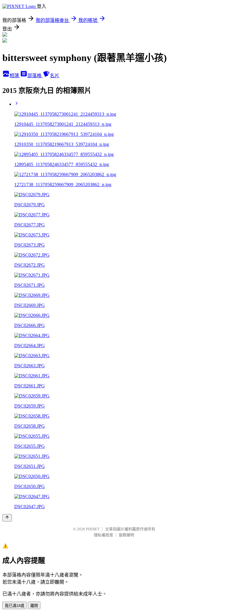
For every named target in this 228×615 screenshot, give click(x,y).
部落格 (35, 75)
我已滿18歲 (14, 605)
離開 (34, 605)
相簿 (15, 75)
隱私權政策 (103, 535)
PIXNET (92, 529)
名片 (54, 75)
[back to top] (7, 517)
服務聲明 (126, 535)
